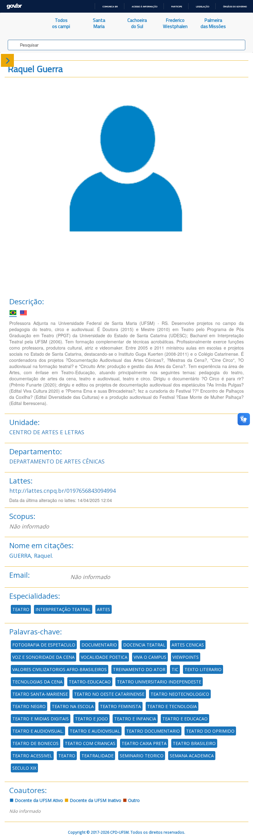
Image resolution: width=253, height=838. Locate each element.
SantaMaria (99, 23)
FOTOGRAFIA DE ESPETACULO (43, 645)
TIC (175, 669)
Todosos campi (61, 23)
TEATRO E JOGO (91, 719)
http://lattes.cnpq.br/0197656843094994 (62, 490)
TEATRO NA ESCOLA (73, 706)
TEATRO (20, 609)
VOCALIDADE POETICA (104, 657)
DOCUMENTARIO (99, 645)
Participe (176, 6)
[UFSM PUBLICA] (21, 23)
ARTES (103, 609)
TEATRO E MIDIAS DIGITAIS (40, 719)
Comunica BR (110, 6)
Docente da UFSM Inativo (94, 800)
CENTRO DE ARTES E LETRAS (46, 432)
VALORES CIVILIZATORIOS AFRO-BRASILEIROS (59, 669)
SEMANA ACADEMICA (192, 756)
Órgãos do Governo (235, 6)
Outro (133, 800)
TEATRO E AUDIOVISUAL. (38, 731)
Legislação (202, 6)
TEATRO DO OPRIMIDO (210, 731)
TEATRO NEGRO (29, 706)
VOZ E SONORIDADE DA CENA (43, 657)
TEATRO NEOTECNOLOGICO (180, 694)
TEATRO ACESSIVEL (32, 756)
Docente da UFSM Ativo (38, 800)
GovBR (14, 6)
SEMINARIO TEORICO (142, 756)
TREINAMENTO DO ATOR (139, 669)
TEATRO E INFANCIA (135, 719)
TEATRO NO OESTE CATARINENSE (109, 694)
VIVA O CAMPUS (150, 657)
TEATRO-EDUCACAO (90, 682)
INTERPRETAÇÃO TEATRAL (63, 609)
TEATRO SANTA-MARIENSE (40, 694)
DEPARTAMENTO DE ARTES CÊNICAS (57, 461)
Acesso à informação (144, 6)
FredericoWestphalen (175, 23)
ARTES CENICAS (188, 645)
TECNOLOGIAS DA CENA (37, 682)
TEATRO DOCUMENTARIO (153, 731)
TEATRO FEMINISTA (120, 706)
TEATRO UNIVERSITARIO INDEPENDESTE (159, 682)
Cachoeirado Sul (137, 23)
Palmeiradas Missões (213, 23)
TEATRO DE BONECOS (35, 743)
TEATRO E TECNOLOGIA (172, 706)
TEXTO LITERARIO (203, 669)
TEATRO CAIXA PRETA (144, 743)
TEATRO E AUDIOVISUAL (95, 731)
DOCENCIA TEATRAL (144, 645)
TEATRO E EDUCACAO (185, 719)
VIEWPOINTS (185, 657)
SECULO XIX (24, 768)
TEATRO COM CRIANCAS (90, 743)
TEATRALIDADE (97, 756)
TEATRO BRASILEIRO (194, 743)
